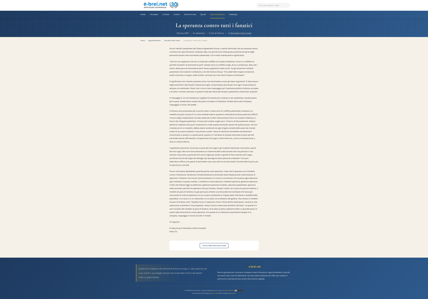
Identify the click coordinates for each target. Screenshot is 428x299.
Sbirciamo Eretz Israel (240, 33)
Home (142, 14)
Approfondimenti (217, 14)
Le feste (166, 14)
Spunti (203, 14)
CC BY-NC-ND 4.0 (228, 290)
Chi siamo (154, 14)
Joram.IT (233, 293)
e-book (177, 14)
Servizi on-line (190, 14)
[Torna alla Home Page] (161, 5)
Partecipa (233, 14)
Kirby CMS (214, 293)
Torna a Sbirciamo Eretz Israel (214, 245)
